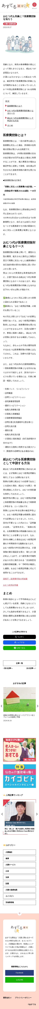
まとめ (10, 125)
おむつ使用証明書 (10, 585)
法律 (7, 877)
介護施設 (9, 852)
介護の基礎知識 (10, 24)
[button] (2, 814)
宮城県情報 (10, 902)
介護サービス (11, 865)
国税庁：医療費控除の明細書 (15, 579)
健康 (7, 858)
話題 (7, 883)
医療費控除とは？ (14, 106)
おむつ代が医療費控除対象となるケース (20, 112)
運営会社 (6, 998)
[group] (19, 704)
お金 (7, 871)
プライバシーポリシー (23, 998)
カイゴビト (10, 896)
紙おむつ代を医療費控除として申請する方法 (20, 119)
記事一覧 (19, 663)
